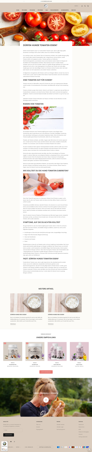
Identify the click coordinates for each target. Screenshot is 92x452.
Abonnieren (8, 434)
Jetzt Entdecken (46, 372)
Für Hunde (24, 10)
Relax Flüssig (79, 364)
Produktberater (54, 10)
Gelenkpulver (35, 364)
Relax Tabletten (57, 364)
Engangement (39, 429)
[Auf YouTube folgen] (11, 441)
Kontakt (38, 427)
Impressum (81, 424)
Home (17, 10)
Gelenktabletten (12, 364)
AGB (80, 429)
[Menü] (7, 442)
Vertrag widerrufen (83, 436)
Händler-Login (60, 427)
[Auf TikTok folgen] (14, 441)
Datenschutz (81, 427)
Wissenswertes (65, 10)
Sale (47, 10)
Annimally (13, 362)
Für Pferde (40, 10)
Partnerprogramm (61, 429)
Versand (80, 434)
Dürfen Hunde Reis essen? (18, 314)
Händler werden (60, 424)
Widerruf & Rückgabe (84, 431)
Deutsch (17, 447)
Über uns (73, 10)
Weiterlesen (13, 323)
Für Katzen (32, 10)
